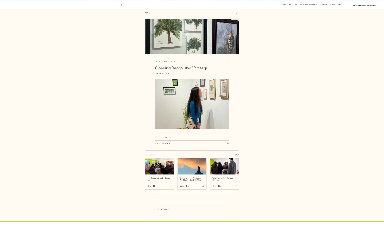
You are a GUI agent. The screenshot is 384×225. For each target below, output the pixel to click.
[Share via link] (171, 137)
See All (237, 154)
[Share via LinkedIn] (166, 137)
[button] (236, 13)
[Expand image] (192, 104)
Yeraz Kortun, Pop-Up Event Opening (223, 179)
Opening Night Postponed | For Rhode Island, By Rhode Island (191, 179)
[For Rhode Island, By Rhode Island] (159, 166)
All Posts (147, 13)
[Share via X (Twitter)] (161, 137)
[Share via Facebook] (156, 137)
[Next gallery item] (227, 104)
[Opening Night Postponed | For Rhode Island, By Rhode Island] (192, 166)
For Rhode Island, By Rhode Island (159, 179)
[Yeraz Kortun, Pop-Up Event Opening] (224, 166)
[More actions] (228, 61)
